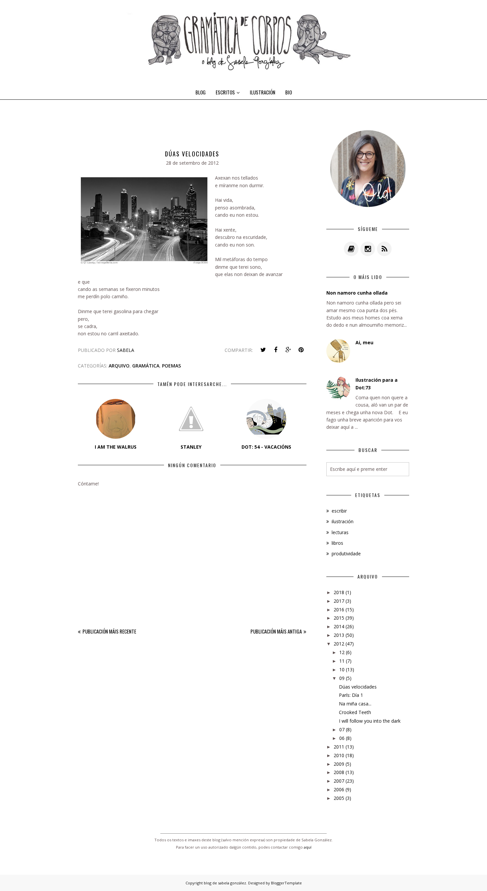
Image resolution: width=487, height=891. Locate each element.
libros (337, 543)
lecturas (340, 532)
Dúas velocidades (358, 687)
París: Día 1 (351, 695)
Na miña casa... (355, 703)
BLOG (200, 92)
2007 (339, 781)
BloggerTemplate (286, 882)
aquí (307, 847)
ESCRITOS (225, 92)
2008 (339, 772)
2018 (339, 592)
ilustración (342, 521)
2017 (339, 601)
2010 (339, 755)
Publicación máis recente (109, 631)
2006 (339, 789)
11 (342, 661)
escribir (339, 511)
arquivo (119, 365)
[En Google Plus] (288, 350)
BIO (288, 92)
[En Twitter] (263, 350)
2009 (339, 764)
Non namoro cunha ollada (357, 293)
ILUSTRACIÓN (262, 92)
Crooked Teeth (355, 712)
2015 (339, 618)
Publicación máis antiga (276, 631)
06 (342, 738)
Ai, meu (364, 342)
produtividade (346, 553)
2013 (339, 635)
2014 (339, 626)
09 (342, 678)
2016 (339, 609)
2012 (339, 643)
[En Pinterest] (301, 350)
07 (342, 729)
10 (342, 669)
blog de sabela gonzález (225, 882)
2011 (339, 747)
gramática (145, 365)
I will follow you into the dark (370, 721)
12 (342, 652)
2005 (339, 798)
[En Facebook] (275, 350)
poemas (171, 365)
